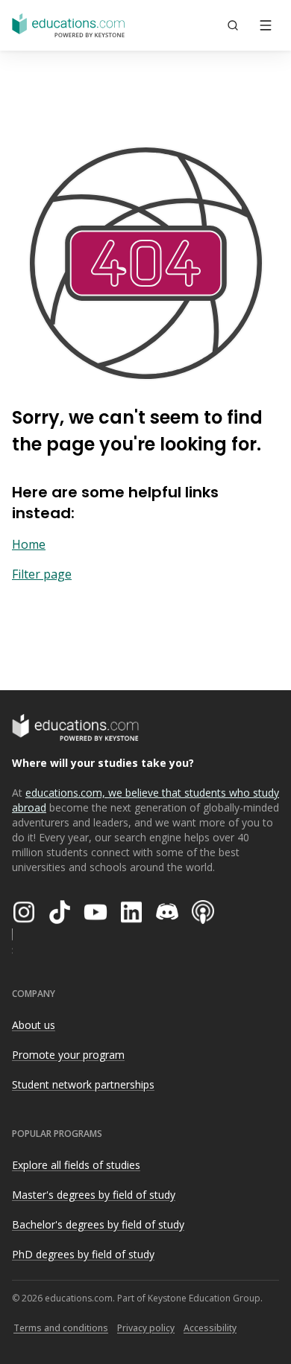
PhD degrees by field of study (83, 1254)
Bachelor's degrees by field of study (98, 1224)
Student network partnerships (83, 1084)
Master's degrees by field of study (93, 1195)
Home (29, 544)
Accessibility (210, 1328)
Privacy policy (146, 1328)
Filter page (42, 574)
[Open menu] (265, 25)
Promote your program (68, 1055)
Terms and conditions (60, 1328)
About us (33, 1025)
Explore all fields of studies (76, 1165)
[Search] (232, 25)
